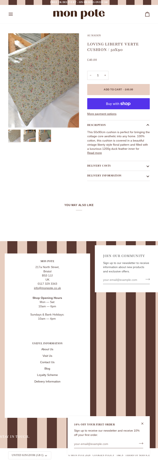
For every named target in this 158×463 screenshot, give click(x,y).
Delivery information (104, 175)
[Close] (144, 423)
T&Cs (119, 455)
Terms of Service (137, 455)
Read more (94, 152)
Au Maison (94, 35)
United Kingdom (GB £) (28, 455)
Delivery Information (47, 381)
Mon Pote (78, 455)
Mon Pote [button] (48, 261)
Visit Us (47, 355)
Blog (47, 368)
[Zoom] (43, 80)
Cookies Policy (104, 455)
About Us (47, 349)
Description (96, 125)
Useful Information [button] (47, 343)
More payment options (101, 113)
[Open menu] (14, 14)
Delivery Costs (99, 165)
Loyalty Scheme (47, 375)
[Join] (139, 443)
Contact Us (47, 362)
